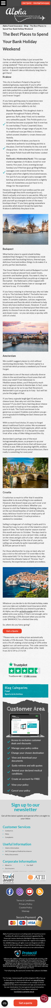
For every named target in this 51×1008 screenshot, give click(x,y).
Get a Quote (12, 631)
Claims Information (12, 848)
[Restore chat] (44, 998)
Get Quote (27, 3)
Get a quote (25, 1002)
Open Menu (3, 3)
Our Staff (30, 865)
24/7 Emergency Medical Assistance (18, 851)
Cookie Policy (25, 907)
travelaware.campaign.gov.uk (24, 991)
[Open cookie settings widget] (4, 1003)
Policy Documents (11, 854)
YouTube (30, 892)
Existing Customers (41, 3)
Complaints (9, 837)
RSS (40, 892)
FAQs (7, 834)
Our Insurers (10, 868)
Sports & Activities (14, 694)
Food (7, 691)
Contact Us (9, 831)
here (45, 970)
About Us (8, 865)
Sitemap (25, 911)
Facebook (10, 892)
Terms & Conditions (25, 900)
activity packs (26, 611)
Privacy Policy (25, 904)
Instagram (20, 892)
